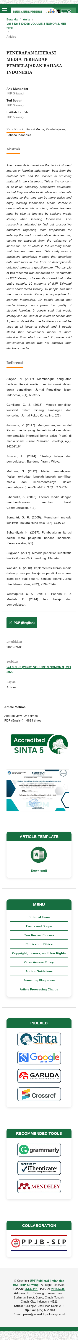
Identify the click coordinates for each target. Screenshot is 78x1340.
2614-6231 (31, 1289)
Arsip (26, 19)
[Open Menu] (4, 8)
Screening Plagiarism (39, 980)
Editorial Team (39, 917)
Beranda (12, 19)
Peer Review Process (39, 935)
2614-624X (58, 1289)
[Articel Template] (39, 862)
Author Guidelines (39, 971)
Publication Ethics (39, 944)
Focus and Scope (39, 926)
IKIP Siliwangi (29, 1284)
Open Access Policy (39, 962)
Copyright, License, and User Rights (39, 953)
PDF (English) (24, 623)
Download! (39, 870)
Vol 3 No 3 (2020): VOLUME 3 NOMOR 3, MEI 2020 (36, 26)
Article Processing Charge (39, 989)
